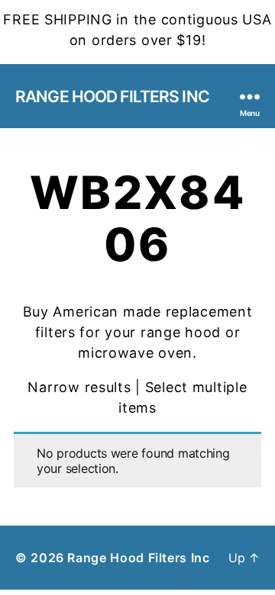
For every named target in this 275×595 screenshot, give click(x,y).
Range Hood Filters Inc (112, 96)
